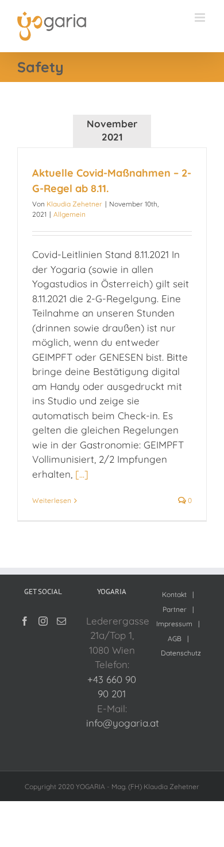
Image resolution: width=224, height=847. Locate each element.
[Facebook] (24, 621)
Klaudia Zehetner (74, 204)
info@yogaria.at (122, 723)
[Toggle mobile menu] (201, 17)
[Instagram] (43, 621)
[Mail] (61, 621)
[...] (81, 474)
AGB (174, 638)
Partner (175, 609)
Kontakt (174, 594)
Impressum (174, 623)
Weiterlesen (51, 500)
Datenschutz (181, 653)
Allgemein (69, 214)
